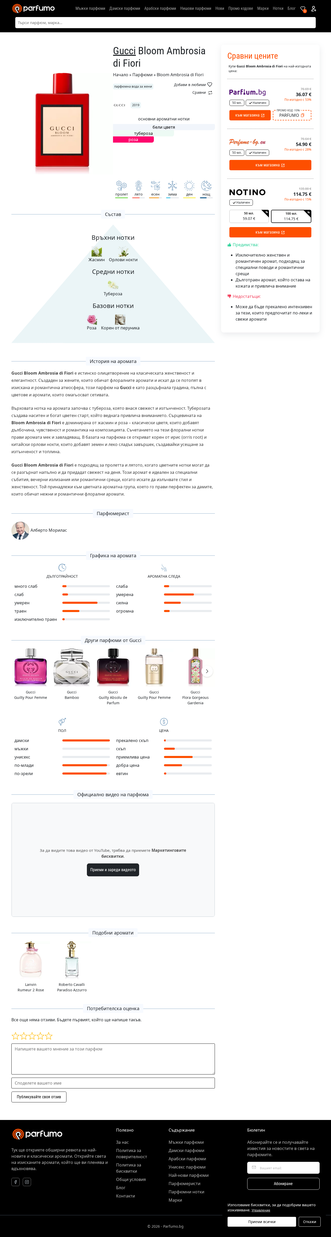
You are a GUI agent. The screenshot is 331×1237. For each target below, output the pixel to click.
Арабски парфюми (160, 8)
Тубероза (113, 294)
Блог (292, 8)
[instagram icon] (27, 1182)
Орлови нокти (123, 259)
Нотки (278, 8)
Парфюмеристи (184, 1183)
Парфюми (142, 75)
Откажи (309, 1221)
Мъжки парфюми (90, 8)
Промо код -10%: (288, 110)
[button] (207, 671)
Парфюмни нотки (186, 1192)
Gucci (124, 51)
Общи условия (131, 1179)
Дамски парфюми (124, 8)
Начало (120, 75)
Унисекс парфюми (187, 1167)
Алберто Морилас (48, 530)
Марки (263, 8)
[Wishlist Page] (303, 8)
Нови (219, 8)
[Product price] (247, 92)
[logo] (33, 8)
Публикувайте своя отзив (39, 1096)
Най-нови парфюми (189, 1175)
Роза (91, 328)
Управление (261, 1210)
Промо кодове (240, 8)
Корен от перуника (120, 328)
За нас (122, 1142)
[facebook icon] (15, 1182)
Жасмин (96, 259)
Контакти (125, 1196)
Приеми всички (262, 1221)
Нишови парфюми (195, 8)
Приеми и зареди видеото (113, 869)
